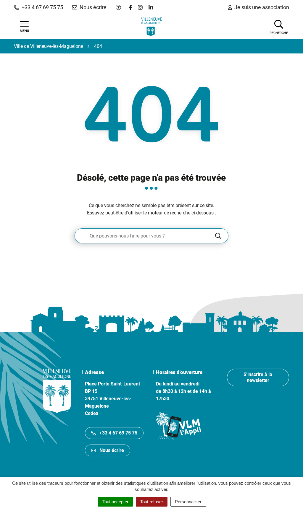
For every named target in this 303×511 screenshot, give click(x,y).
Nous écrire (111, 450)
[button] (38, 7)
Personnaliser (188, 501)
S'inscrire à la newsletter (258, 377)
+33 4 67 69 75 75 (118, 433)
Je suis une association (261, 7)
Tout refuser (151, 501)
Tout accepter (115, 501)
